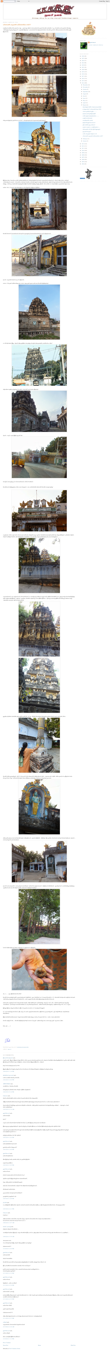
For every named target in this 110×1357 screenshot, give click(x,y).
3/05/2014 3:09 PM (8, 1198)
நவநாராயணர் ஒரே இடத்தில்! (89, 113)
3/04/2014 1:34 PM (8, 1071)
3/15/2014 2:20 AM (8, 1327)
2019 (83, 71)
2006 (83, 159)
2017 (83, 76)
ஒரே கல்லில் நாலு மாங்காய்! (89, 125)
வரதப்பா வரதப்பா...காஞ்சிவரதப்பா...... (91, 127)
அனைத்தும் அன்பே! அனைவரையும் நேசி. (92, 107)
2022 (83, 65)
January (85, 141)
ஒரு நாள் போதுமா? (87, 131)
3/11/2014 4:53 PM (8, 1273)
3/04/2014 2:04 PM (8, 1080)
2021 (83, 67)
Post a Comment (7, 1342)
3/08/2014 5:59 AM (8, 1236)
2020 (83, 69)
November (85, 87)
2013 (83, 144)
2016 (83, 78)
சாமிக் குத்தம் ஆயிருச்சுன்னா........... (91, 116)
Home (39, 1345)
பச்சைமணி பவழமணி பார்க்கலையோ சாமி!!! (17, 25)
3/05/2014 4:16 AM (8, 1109)
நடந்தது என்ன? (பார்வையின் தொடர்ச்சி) (92, 109)
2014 (83, 83)
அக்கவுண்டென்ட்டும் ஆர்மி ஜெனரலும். (91, 129)
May (84, 100)
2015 (83, 80)
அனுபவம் (9, 1049)
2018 (83, 74)
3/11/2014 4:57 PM (8, 1318)
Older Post (73, 1345)
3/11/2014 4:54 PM (8, 1285)
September (85, 91)
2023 (83, 63)
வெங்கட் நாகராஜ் (7, 1226)
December (85, 85)
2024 (83, 60)
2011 (83, 148)
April (84, 102)
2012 (83, 146)
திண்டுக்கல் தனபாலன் (8, 1075)
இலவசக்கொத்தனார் (8, 1058)
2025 (83, 58)
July (84, 96)
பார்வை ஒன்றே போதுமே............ (90, 111)
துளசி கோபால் (6, 1113)
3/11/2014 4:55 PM (8, 1299)
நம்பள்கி (5, 1202)
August (85, 94)
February (85, 138)
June (84, 98)
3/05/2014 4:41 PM (8, 1209)
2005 (83, 161)
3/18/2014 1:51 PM (8, 1339)
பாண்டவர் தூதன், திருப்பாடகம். (90, 133)
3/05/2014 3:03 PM (8, 1137)
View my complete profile (95, 45)
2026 (83, 56)
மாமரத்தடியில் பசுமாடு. (88, 120)
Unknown (5, 1096)
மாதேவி (5, 1322)
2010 (83, 150)
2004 (83, 164)
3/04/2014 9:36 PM (8, 1092)
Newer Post (5, 1345)
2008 (83, 155)
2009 (83, 152)
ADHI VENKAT (6, 1084)
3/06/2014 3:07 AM (8, 1222)
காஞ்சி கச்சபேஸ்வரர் (87, 118)
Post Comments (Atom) (14, 1348)
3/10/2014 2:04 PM (8, 1248)
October (85, 89)
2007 (83, 157)
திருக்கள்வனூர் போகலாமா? (89, 122)
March (84, 105)
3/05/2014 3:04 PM (8, 1149)
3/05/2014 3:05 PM (8, 1165)
